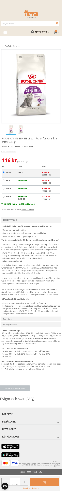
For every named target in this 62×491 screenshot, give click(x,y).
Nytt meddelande (15, 388)
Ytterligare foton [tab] (10, 324)
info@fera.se (57, 467)
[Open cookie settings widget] (4, 486)
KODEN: (25, 146)
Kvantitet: (14, 484)
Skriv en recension (8, 152)
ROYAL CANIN (14, 146)
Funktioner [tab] (8, 319)
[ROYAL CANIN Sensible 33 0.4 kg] (31, 86)
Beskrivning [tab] (10, 219)
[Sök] (57, 23)
